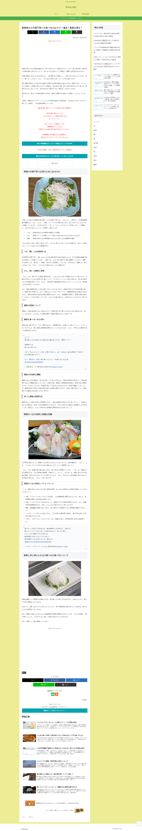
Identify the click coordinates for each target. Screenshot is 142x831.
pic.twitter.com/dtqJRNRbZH (34, 362)
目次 (52, 163)
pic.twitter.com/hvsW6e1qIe (42, 542)
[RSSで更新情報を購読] (56, 694)
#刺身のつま (29, 542)
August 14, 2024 (57, 367)
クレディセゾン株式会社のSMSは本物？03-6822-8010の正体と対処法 (107, 35)
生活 (25, 672)
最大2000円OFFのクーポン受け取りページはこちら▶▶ (54, 156)
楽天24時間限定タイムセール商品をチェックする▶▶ (55, 143)
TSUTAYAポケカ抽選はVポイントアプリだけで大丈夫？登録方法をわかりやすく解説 (107, 66)
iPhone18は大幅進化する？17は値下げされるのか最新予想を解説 (106, 42)
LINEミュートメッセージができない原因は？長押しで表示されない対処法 (107, 58)
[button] (77, 32)
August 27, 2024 (62, 546)
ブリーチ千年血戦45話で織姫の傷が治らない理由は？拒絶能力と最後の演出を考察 (107, 50)
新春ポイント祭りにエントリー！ (55, 710)
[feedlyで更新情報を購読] (52, 694)
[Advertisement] (55, 53)
